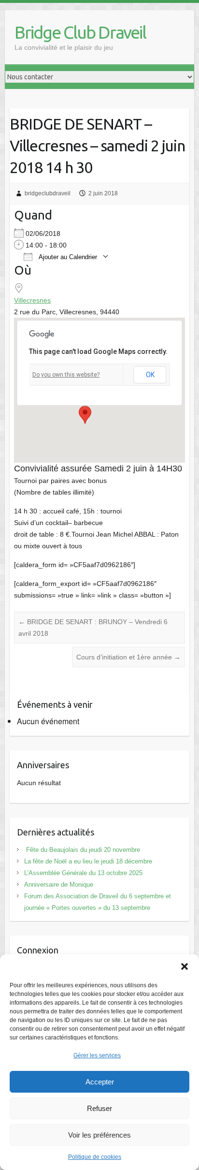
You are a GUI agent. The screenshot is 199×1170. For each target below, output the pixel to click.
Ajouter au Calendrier (67, 257)
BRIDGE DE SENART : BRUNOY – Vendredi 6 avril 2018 (93, 627)
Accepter (99, 1082)
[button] (184, 966)
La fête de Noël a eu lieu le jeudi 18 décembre (88, 861)
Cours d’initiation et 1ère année (128, 657)
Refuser (99, 1108)
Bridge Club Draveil (80, 32)
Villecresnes (32, 300)
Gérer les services (97, 1055)
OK (150, 375)
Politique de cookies (94, 1157)
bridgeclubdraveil (48, 193)
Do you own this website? (66, 374)
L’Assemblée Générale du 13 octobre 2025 (83, 873)
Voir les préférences (99, 1135)
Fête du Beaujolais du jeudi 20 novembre (82, 849)
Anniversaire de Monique (58, 884)
